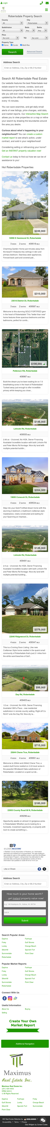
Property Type (7, 42)
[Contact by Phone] (41, 2)
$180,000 (39, 803)
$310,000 (39, 293)
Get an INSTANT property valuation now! (21, 150)
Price (4, 35)
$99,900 (40, 687)
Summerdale (7, 953)
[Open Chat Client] (43, 1120)
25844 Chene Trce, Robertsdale (25, 752)
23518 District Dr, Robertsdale (25, 300)
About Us (5, 1009)
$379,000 (39, 629)
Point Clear (29, 953)
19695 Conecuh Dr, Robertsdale (25, 497)
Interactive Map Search (37, 113)
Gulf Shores (29, 942)
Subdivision (7, 27)
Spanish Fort (30, 949)
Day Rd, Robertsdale (25, 694)
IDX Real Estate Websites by (12, 1119)
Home (5, 45)
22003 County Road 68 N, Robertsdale (25, 810)
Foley (4, 942)
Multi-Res (26, 45)
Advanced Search (34, 51)
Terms (16, 1122)
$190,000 (38, 363)
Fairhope (28, 938)
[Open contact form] (47, 2)
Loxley (4, 946)
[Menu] (46, 10)
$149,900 (39, 421)
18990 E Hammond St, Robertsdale (25, 238)
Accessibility (6, 1122)
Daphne (5, 938)
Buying (27, 1009)
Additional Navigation (25, 1043)
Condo (15, 45)
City (28, 20)
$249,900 (39, 231)
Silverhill (5, 949)
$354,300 (39, 490)
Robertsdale (6, 957)
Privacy (24, 1122)
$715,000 (39, 745)
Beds (27, 27)
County (5, 20)
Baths (39, 27)
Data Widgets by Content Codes (36, 1124)
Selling (4, 1012)
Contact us (7, 156)
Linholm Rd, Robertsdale (25, 428)
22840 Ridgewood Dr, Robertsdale (25, 636)
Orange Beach (30, 946)
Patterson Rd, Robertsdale (25, 370)
